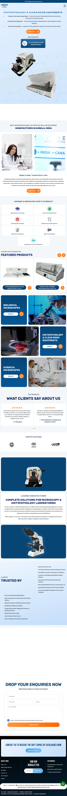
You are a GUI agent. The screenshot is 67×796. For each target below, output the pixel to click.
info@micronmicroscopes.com (34, 1)
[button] (31, 428)
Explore (3, 778)
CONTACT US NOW (33, 750)
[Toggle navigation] (65, 5)
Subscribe (37, 771)
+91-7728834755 (10, 785)
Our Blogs (3, 770)
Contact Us (4, 773)
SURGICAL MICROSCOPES (54, 772)
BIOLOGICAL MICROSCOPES (54, 769)
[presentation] (59, 255)
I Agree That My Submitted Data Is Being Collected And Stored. (26, 720)
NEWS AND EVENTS (6, 767)
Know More (32, 30)
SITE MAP (3, 792)
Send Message (34, 725)
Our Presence (4, 775)
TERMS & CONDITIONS (25, 792)
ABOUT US (4, 764)
